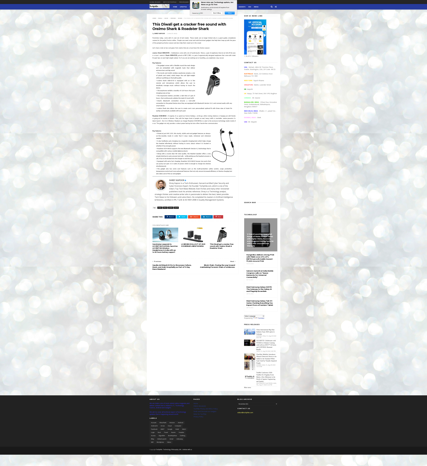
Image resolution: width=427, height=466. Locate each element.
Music (166, 18)
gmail (171, 439)
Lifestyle (183, 7)
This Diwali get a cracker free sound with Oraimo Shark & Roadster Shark (222, 246)
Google (170, 429)
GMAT (162, 429)
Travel (166, 432)
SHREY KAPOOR (176, 180)
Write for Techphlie (169, 2)
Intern (184, 429)
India (256, 7)
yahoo (169, 442)
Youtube (181, 432)
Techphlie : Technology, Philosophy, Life (168, 449)
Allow (230, 13)
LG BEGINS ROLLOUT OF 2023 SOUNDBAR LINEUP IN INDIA (193, 245)
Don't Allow (217, 13)
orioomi (173, 18)
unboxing (179, 439)
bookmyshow (172, 436)
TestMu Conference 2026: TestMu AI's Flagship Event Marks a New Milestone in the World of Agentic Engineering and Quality (265, 377)
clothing (182, 436)
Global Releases (155, 2)
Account (153, 423)
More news (247, 387)
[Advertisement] (260, 164)
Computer (178, 426)
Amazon (172, 423)
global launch (161, 439)
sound (180, 18)
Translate (261, 318)
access (153, 436)
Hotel (177, 429)
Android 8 (154, 426)
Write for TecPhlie (199, 414)
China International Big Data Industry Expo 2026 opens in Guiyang (265, 332)
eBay (152, 439)
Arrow (163, 426)
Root (159, 432)
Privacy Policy (198, 417)
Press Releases (184, 2)
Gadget (242, 7)
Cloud (170, 426)
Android (180, 423)
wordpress (160, 442)
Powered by (195, 13)
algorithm (162, 436)
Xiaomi (173, 432)
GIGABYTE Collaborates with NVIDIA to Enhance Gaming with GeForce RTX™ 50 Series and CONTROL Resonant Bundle (266, 345)
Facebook (154, 429)
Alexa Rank (162, 423)
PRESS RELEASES (199, 406)
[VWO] (200, 13)
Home (175, 7)
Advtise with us (187, 449)
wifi (152, 442)
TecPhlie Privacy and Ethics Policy (205, 409)
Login (153, 432)
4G (249, 7)
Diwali (160, 18)
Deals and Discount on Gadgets (204, 411)
